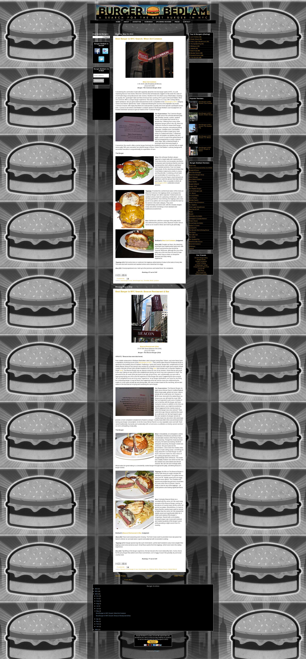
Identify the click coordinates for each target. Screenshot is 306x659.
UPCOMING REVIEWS (163, 22)
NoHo (151, 280)
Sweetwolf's (193, 228)
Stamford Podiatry (201, 274)
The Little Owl (193, 234)
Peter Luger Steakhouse (197, 207)
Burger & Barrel (194, 184)
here (154, 368)
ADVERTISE (137, 22)
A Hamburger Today (201, 265)
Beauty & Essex (194, 170)
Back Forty (192, 165)
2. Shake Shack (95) (195, 39)
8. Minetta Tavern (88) (195, 53)
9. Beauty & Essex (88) (196, 55)
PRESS (177, 22)
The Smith (192, 237)
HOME (118, 22)
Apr (97, 619)
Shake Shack (193, 221)
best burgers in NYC (145, 362)
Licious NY (201, 268)
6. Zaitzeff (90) (193, 48)
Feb (97, 624)
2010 (96, 594)
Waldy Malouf (172, 569)
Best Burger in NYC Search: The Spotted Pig (205, 126)
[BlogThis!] (119, 275)
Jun (97, 608)
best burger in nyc (126, 280)
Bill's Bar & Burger (195, 172)
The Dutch (192, 232)
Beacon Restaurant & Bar (149, 346)
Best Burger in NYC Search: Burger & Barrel (205, 149)
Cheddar (146, 280)
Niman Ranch (163, 569)
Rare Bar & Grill (194, 209)
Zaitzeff (191, 248)
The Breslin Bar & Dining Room (199, 230)
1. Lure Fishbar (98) (195, 37)
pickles (156, 280)
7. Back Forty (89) (194, 50)
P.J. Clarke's (193, 205)
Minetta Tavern (193, 200)
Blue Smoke (193, 181)
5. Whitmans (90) (194, 46)
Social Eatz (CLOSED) (196, 223)
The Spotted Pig (194, 239)
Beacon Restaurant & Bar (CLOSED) (200, 168)
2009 (96, 629)
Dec (97, 596)
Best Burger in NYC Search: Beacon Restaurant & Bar (142, 291)
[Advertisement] (153, 28)
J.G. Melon (192, 193)
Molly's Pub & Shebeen (196, 202)
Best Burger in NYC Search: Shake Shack (206, 113)
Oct (97, 598)
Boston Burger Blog (201, 257)
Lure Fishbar (193, 198)
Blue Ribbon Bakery (195, 179)
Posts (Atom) (128, 579)
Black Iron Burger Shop (196, 174)
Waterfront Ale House (195, 241)
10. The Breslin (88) (195, 57)
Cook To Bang (201, 263)
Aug (97, 603)
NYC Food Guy (201, 272)
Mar (97, 621)
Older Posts (178, 576)
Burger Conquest (201, 261)
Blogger (156, 651)
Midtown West (153, 569)
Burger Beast (201, 259)
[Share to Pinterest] (125, 275)
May (97, 611)
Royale (191, 214)
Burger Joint (193, 186)
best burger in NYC (171, 102)
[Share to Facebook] (123, 275)
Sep (97, 601)
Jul (97, 606)
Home (149, 576)
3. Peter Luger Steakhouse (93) (199, 41)
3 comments (120, 278)
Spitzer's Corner (194, 225)
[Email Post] (127, 278)
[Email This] (116, 275)
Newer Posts (120, 576)
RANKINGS (149, 22)
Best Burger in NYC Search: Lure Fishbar (205, 102)
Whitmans (192, 246)
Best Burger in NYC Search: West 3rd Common (138, 39)
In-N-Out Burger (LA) (195, 191)
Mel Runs (201, 270)
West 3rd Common (149, 82)
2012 (96, 588)
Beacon (123, 569)
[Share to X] (121, 275)
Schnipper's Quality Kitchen (198, 218)
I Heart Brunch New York (201, 267)
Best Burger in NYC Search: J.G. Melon (205, 136)
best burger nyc (138, 280)
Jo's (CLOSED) (194, 195)
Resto (191, 211)
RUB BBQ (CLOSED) (195, 216)
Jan (97, 626)
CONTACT (186, 22)
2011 (96, 591)
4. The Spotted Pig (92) (196, 43)
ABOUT (126, 22)
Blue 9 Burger (193, 177)
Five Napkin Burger (195, 188)
